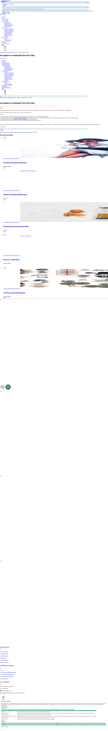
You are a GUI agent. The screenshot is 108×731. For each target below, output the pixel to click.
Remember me (11, 4)
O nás (2, 670)
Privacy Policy (41, 9)
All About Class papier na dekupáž (14, 162)
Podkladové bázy (4, 653)
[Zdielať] (4, 729)
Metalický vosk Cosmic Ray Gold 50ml (16, 226)
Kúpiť (2, 130)
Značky (5, 97)
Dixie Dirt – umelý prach (11, 259)
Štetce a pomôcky (4, 660)
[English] (1, 1)
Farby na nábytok (4, 651)
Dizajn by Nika (22, 692)
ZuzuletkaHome (3, 692)
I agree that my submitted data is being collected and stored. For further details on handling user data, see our (23, 9)
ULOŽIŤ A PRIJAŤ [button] (4, 726)
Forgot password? (5, 4)
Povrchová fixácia (4, 656)
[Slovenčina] (4, 1)
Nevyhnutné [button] (3, 705)
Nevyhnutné (5, 706)
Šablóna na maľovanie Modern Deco (15, 194)
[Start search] (88, 96)
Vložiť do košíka (16, 158)
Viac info (55, 106)
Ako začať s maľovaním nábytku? (8, 674)
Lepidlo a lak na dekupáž (19, 117)
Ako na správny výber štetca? (7, 676)
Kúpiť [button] (4, 167)
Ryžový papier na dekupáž (23, 132)
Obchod (4, 52)
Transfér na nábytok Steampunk (14, 293)
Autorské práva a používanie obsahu (8, 672)
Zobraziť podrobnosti (7, 158)
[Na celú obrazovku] (2, 729)
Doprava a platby (4, 678)
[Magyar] (3, 1)
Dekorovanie (9, 52)
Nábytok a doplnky (5, 662)
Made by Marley (11, 97)
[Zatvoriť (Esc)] (6, 729)
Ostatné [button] (2, 720)
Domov (1, 52)
